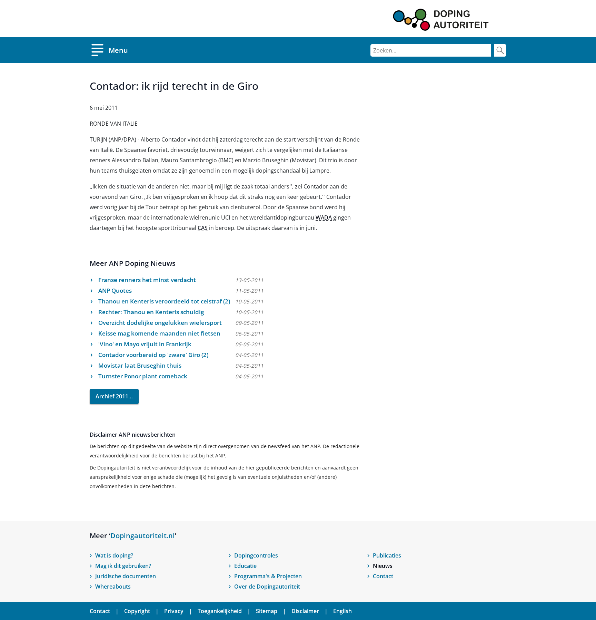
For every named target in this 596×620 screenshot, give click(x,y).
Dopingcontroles (256, 555)
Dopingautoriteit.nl (142, 535)
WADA (324, 217)
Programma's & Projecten (268, 576)
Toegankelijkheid (220, 611)
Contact (383, 576)
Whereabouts (113, 586)
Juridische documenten (125, 576)
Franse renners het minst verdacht (147, 280)
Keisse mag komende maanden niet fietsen (159, 333)
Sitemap (266, 611)
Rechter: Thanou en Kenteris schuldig (151, 312)
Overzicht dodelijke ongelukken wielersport (160, 323)
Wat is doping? (114, 555)
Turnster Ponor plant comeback (142, 376)
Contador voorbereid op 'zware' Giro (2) (153, 355)
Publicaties (387, 555)
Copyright (137, 611)
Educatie (245, 566)
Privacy (173, 611)
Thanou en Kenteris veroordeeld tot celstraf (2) (164, 301)
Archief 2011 (112, 396)
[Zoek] (500, 50)
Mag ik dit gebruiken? (123, 566)
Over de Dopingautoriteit (267, 586)
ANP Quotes (115, 290)
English (342, 611)
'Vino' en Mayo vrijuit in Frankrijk (144, 344)
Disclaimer (305, 611)
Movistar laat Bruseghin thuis (139, 365)
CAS (203, 228)
